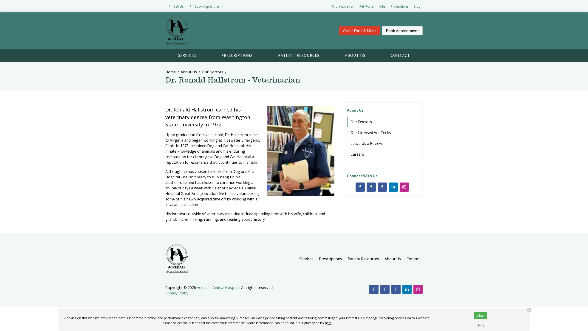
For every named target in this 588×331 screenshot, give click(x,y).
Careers (357, 154)
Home (170, 71)
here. (328, 323)
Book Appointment (402, 30)
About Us (355, 55)
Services (187, 55)
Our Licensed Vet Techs (371, 132)
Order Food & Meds (359, 30)
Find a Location (342, 6)
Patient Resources (298, 55)
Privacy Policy (176, 293)
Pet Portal (366, 6)
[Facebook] (360, 187)
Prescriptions (237, 55)
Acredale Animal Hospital (218, 287)
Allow (480, 316)
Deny (480, 325)
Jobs (382, 6)
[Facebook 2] (371, 187)
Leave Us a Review (366, 143)
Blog (416, 6)
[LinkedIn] (393, 187)
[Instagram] (404, 187)
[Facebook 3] (382, 187)
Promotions (399, 6)
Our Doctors (212, 71)
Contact (400, 55)
